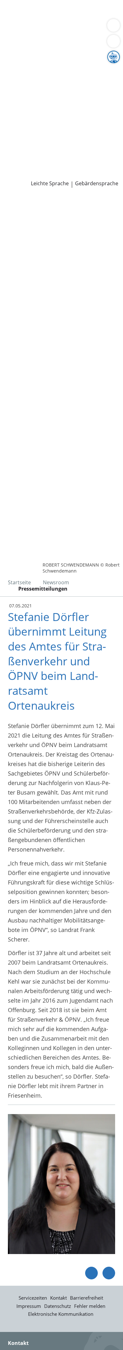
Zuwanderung (23, 77)
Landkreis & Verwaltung (31, 53)
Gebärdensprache (96, 183)
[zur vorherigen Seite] (91, 1273)
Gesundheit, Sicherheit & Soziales (49, 69)
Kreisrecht (97, 117)
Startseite (19, 582)
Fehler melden (89, 1306)
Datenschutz (57, 1306)
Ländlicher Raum (65, 77)
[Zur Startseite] (22, 205)
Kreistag (10, 109)
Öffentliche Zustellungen (90, 174)
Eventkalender (68, 141)
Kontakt (58, 1298)
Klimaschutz (105, 77)
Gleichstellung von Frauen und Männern (58, 93)
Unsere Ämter (18, 44)
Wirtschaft (77, 28)
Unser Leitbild (23, 158)
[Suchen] (113, 41)
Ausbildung (103, 141)
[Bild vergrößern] (61, 1184)
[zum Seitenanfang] (108, 1273)
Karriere (10, 133)
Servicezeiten (33, 1298)
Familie (14, 20)
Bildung (105, 69)
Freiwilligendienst (80, 150)
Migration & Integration (56, 20)
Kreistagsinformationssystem (43, 117)
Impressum (28, 1306)
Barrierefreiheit (86, 1298)
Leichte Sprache (50, 183)
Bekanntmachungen (61, 85)
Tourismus (19, 85)
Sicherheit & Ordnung (33, 28)
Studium (16, 150)
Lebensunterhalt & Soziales (59, 12)
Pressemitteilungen (30, 174)
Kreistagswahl (23, 125)
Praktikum (42, 150)
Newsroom (14, 166)
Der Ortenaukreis (27, 61)
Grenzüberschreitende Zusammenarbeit (58, 101)
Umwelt (15, 36)
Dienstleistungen (22, 4)
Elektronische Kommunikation (60, 1314)
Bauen (13, 12)
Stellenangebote (26, 141)
